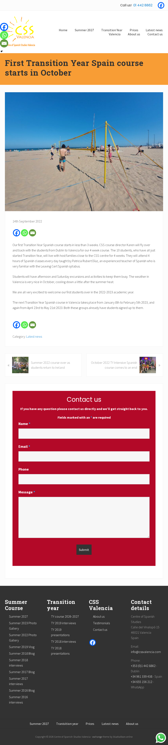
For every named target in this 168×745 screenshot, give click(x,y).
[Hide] (1, 51)
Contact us (100, 630)
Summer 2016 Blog (22, 690)
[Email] (32, 232)
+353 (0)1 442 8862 (143, 666)
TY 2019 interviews (63, 623)
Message (26, 492)
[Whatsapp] (24, 232)
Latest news (34, 336)
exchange (97, 736)
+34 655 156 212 (141, 682)
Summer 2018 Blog (22, 653)
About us (98, 616)
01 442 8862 (142, 5)
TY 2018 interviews (63, 641)
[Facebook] (161, 5)
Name (24, 423)
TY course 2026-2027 (65, 616)
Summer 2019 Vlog (21, 647)
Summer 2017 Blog (22, 672)
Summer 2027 (18, 616)
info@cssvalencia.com (146, 652)
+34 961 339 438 (141, 676)
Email (24, 446)
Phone (23, 469)
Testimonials (101, 623)
